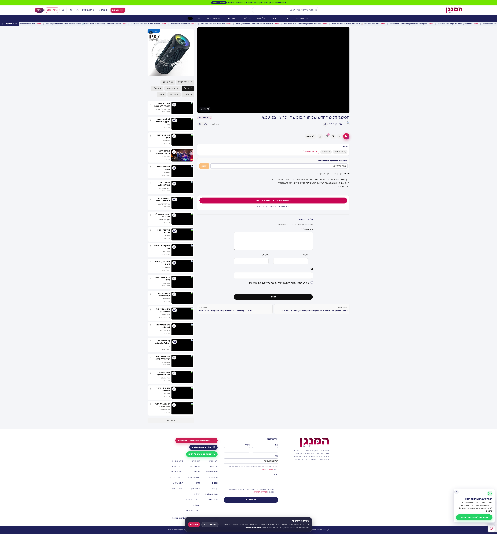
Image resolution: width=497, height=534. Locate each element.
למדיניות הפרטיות (253, 528)
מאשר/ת (194, 524)
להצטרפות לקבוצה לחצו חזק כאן (474, 517)
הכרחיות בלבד (210, 524)
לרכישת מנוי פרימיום (248, 287)
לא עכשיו (248, 294)
